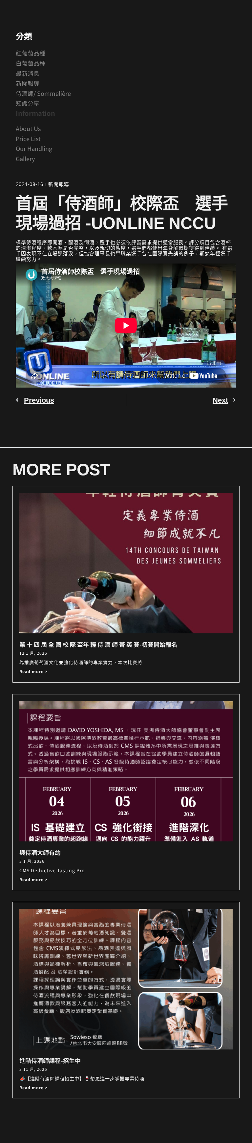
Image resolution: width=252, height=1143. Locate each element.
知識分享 (27, 103)
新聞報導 (27, 83)
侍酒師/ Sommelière (43, 93)
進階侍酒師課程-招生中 (50, 1060)
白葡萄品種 (30, 63)
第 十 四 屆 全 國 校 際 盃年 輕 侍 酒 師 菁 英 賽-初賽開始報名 (98, 644)
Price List (28, 138)
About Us (28, 128)
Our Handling (34, 148)
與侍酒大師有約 (40, 852)
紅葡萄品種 (30, 53)
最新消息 (27, 73)
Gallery (25, 158)
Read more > (33, 671)
